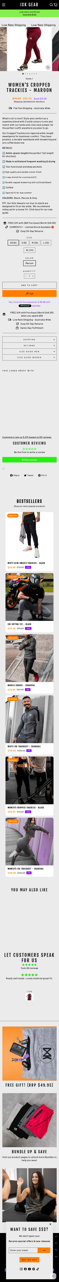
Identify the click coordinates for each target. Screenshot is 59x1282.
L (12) (46, 242)
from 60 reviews (29, 968)
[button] (27, 1004)
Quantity (29, 271)
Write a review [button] (29, 459)
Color (29, 258)
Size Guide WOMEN (29, 357)
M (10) (35, 242)
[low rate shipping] (29, 1195)
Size (29, 237)
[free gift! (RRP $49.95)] (29, 1054)
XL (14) (29, 250)
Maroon (30, 263)
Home (29, 78)
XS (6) (13, 242)
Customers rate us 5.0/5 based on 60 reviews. (27, 437)
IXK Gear (29, 4)
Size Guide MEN (29, 351)
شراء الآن (29, 293)
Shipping (18, 101)
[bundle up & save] (29, 1120)
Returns (29, 345)
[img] (29, 964)
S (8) (24, 242)
